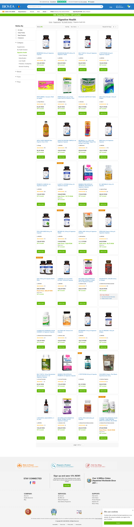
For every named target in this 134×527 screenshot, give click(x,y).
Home (50, 22)
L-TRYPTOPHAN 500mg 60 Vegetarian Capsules (106, 53)
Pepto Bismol (41, 101)
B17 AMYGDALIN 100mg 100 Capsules (106, 184)
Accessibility (55, 524)
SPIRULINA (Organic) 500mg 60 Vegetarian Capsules (107, 232)
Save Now (66, 485)
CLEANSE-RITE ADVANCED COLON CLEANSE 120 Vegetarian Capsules (46, 331)
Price (19, 82)
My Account (61, 496)
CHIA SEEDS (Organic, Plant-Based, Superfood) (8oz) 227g (108, 374)
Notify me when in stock (107, 298)
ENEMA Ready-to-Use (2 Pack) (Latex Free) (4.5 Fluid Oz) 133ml (66, 97)
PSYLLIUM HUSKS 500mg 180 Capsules (44, 232)
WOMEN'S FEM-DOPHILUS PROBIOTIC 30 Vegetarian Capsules (67, 374)
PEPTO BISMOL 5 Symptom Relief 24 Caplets (45, 97)
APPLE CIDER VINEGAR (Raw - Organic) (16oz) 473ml (45, 141)
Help (110, 7)
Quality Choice (62, 101)
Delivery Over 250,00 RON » (60, 12)
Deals (44, 12)
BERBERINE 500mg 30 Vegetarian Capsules (45, 53)
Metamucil (82, 145)
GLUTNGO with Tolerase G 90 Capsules (65, 331)
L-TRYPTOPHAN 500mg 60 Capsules (88, 374)
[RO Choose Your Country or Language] (19, 6)
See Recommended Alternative (108, 296)
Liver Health (22, 61)
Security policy (78, 524)
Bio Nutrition (82, 236)
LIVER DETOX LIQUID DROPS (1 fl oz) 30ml (45, 418)
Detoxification (22, 58)
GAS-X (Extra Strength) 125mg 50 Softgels (107, 97)
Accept (118, 523)
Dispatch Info (95, 501)
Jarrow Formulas (83, 189)
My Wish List (61, 497)
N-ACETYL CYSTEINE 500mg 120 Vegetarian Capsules (66, 184)
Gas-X (102, 101)
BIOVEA (40, 58)
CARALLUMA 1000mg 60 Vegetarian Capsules (88, 232)
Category (20, 42)
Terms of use (62, 524)
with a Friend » (82, 12)
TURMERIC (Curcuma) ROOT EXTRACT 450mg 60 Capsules (65, 279)
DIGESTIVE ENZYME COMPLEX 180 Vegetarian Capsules (67, 141)
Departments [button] (22, 12)
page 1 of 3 (77, 445)
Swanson (82, 379)
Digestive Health (22, 52)
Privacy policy (70, 524)
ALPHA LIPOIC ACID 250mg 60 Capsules (86, 418)
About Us (26, 496)
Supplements (57, 22)
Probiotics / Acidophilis (25, 64)
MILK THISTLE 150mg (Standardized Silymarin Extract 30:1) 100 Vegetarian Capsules (46, 375)
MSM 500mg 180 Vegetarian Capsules (106, 141)
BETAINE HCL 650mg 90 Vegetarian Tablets (67, 232)
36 (113, 26)
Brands (32, 12)
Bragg (39, 145)
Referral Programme (63, 499)
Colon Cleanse (23, 55)
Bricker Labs (62, 335)
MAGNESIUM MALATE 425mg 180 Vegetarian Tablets (66, 53)
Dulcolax (82, 101)
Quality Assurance (28, 497)
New (38, 12)
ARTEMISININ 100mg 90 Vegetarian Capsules (87, 331)
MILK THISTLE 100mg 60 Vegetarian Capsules (88, 53)
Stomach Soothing (24, 66)
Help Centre (95, 496)
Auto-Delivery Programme (64, 501)
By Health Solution (67, 22)
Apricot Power (104, 189)
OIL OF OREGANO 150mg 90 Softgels (106, 331)
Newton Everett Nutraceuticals (107, 283)
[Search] (101, 6)
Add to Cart (41, 69)
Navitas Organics (104, 379)
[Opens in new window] (30, 482)
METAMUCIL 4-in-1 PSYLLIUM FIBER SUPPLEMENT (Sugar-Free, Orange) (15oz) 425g (87, 142)
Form (19, 77)
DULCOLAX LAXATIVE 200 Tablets (87, 96)
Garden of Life (83, 283)
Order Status (95, 497)
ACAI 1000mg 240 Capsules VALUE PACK (45, 279)
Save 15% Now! (10, 12)
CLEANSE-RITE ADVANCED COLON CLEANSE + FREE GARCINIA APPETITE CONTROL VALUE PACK (108, 419)
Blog (25, 499)
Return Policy (95, 503)
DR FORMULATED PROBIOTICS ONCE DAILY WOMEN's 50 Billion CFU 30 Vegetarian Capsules (87, 280)
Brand (19, 71)
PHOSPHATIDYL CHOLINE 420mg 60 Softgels (107, 279)
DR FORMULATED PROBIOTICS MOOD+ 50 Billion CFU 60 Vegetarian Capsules (66, 419)
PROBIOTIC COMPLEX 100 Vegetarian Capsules (43, 184)
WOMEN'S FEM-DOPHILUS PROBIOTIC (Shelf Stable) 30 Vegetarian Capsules (86, 185)
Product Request (96, 499)
